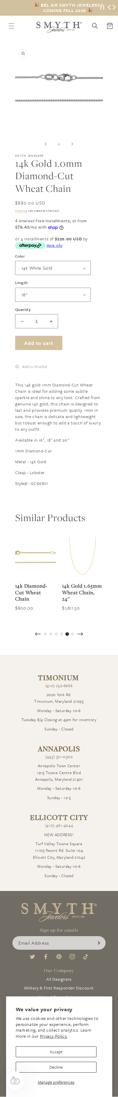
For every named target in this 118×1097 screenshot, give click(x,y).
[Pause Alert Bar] (102, 7)
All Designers (59, 979)
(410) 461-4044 (59, 825)
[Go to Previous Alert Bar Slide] (109, 8)
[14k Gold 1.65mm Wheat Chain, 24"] (82, 557)
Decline (56, 1067)
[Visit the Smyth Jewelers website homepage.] (59, 27)
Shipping (21, 210)
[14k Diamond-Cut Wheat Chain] (35, 557)
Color (20, 256)
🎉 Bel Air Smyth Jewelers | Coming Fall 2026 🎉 (68, 7)
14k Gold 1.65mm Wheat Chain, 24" (82, 592)
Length (21, 282)
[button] (31, 366)
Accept (56, 1052)
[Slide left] (45, 144)
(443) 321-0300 (59, 757)
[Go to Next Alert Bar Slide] (114, 8)
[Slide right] (72, 144)
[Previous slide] (38, 634)
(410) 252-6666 (59, 686)
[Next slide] (80, 634)
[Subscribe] (99, 943)
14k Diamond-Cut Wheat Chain (31, 592)
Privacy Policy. (53, 1036)
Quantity (23, 309)
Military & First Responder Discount (59, 988)
